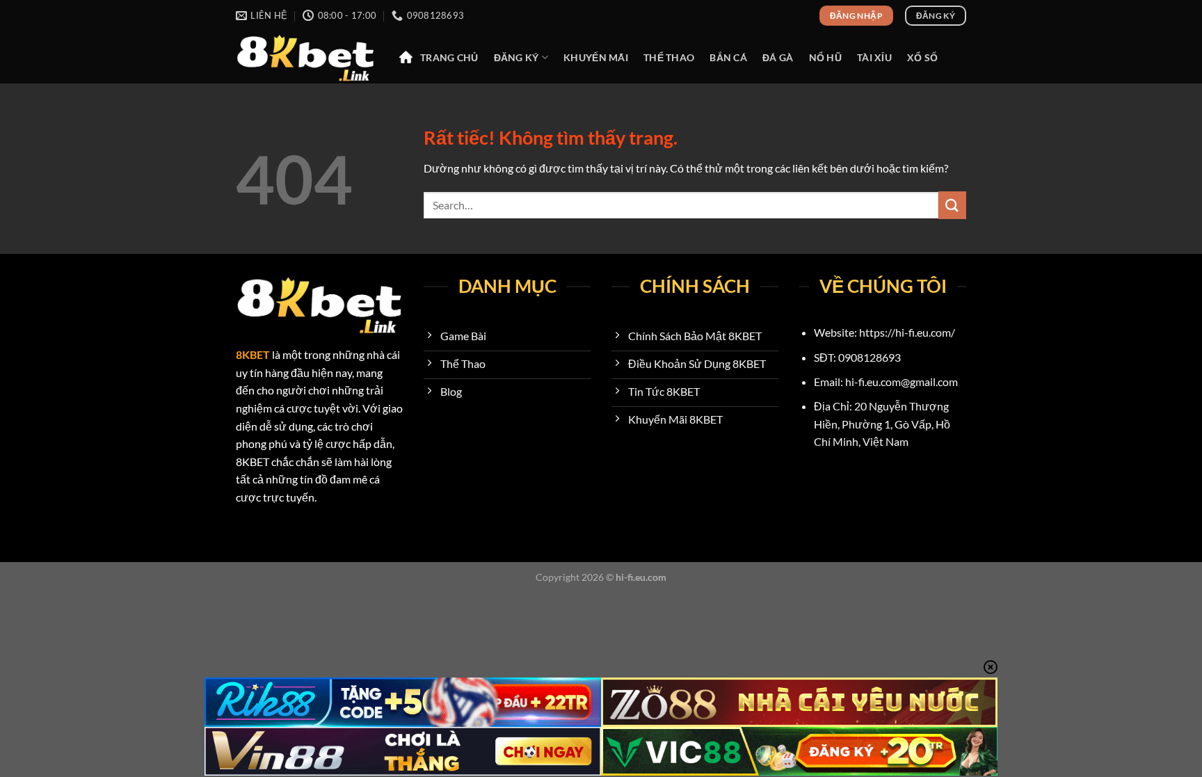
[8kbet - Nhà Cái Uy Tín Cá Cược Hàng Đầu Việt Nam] (305, 57)
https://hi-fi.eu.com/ (907, 332)
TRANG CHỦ (449, 57)
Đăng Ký (516, 57)
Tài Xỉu (874, 57)
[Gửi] (952, 204)
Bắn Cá (728, 57)
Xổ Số (922, 57)
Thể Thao (668, 57)
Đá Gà (777, 57)
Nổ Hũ (825, 57)
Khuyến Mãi (595, 57)
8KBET (253, 354)
